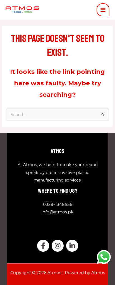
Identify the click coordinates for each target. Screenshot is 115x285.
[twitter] (58, 246)
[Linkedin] (72, 246)
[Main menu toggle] (103, 9)
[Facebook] (43, 246)
